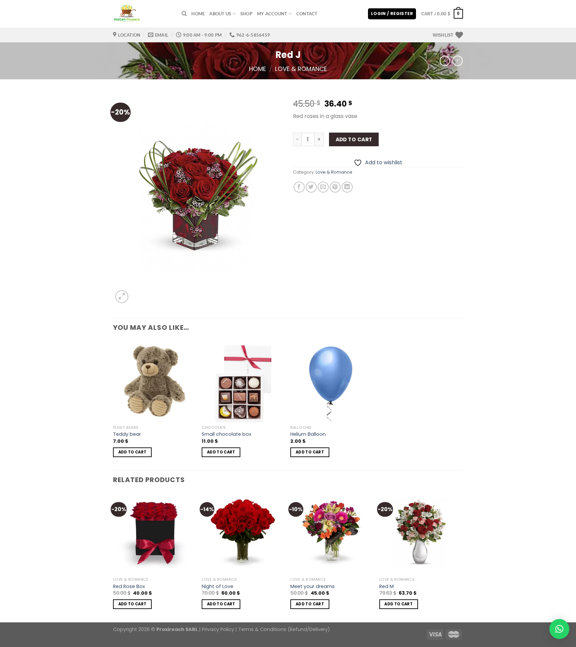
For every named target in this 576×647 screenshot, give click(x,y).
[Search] (184, 13)
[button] (559, 629)
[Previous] (113, 556)
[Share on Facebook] (299, 187)
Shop (246, 13)
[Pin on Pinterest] (335, 187)
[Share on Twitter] (311, 187)
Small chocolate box (226, 434)
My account (272, 13)
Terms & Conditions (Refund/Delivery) (284, 629)
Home (198, 13)
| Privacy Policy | (218, 629)
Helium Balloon (308, 434)
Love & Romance (301, 69)
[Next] (461, 556)
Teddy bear (127, 434)
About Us (220, 13)
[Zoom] (121, 296)
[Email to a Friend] (323, 187)
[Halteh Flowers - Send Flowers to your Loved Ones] (142, 14)
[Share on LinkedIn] (347, 187)
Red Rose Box (129, 586)
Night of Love (217, 586)
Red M (386, 586)
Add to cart (354, 139)
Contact (307, 13)
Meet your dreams (312, 586)
